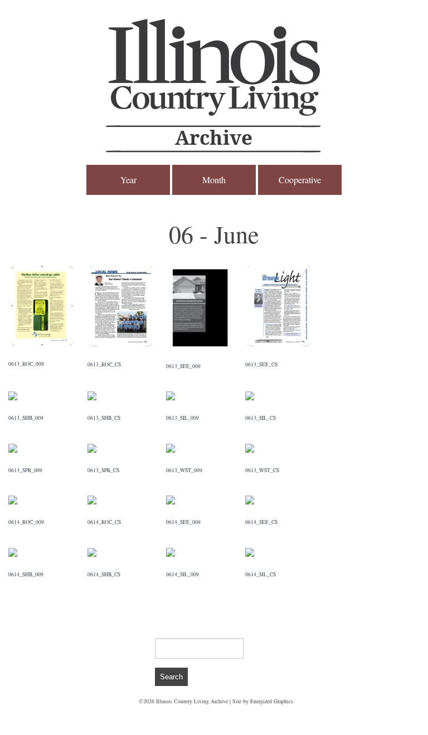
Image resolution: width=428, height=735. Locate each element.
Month (214, 179)
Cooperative (300, 179)
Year (128, 179)
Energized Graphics (271, 701)
